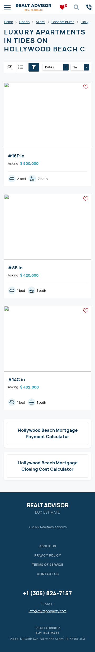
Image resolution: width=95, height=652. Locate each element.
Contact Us (48, 574)
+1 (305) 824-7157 (47, 593)
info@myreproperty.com (47, 611)
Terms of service (47, 564)
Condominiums (62, 22)
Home (8, 22)
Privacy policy (47, 555)
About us (47, 546)
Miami (40, 22)
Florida (24, 22)
